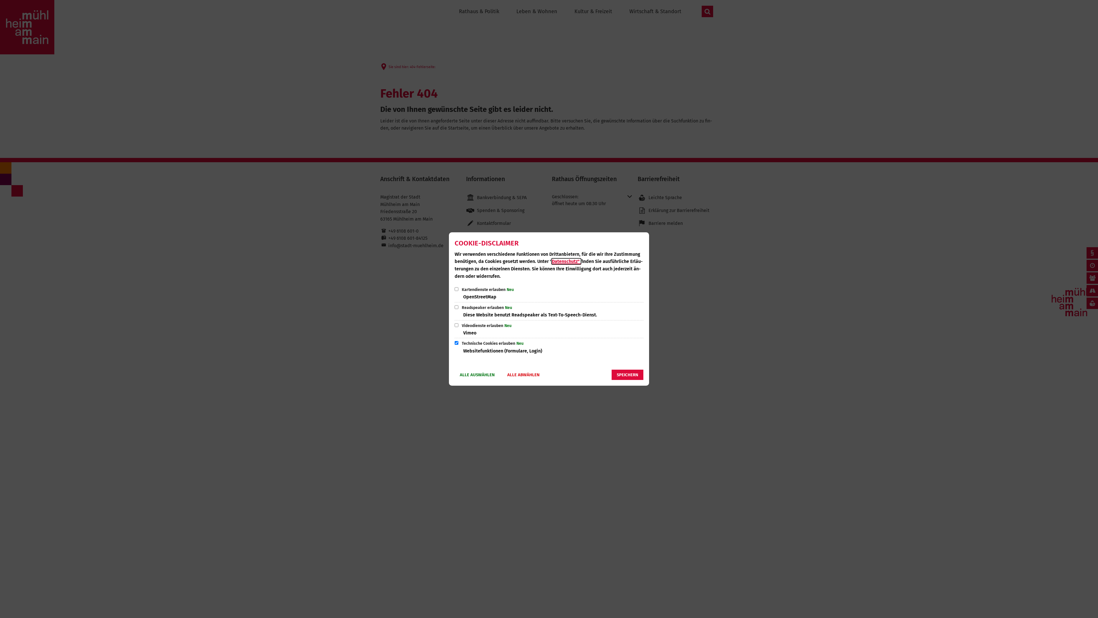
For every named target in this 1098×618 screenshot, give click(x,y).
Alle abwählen (523, 374)
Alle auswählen (477, 374)
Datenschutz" (566, 261)
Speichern (627, 374)
